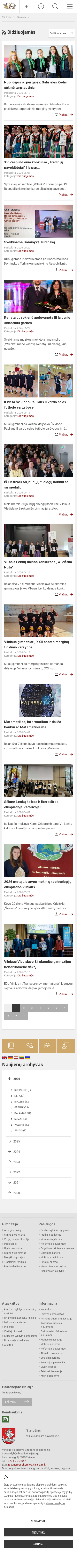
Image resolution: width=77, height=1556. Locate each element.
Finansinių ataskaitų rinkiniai (20, 1317)
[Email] (5, 1419)
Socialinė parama (50, 1357)
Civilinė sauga (48, 1366)
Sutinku (38, 1543)
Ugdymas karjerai (51, 1252)
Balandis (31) (22, 1113)
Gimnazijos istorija (14, 1234)
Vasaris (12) (22, 1124)
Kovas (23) (21, 1119)
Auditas (8, 1345)
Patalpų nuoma (49, 1262)
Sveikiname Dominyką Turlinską (29, 242)
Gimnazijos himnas (15, 1252)
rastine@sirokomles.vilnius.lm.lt (27, 1464)
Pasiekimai (10, 1243)
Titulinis (7, 17)
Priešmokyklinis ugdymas (55, 1230)
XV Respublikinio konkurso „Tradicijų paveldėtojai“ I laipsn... (33, 165)
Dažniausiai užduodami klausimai (54, 1333)
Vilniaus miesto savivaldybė (42, 1436)
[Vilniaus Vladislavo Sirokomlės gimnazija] (9, 5)
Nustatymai (38, 1521)
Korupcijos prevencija (53, 1362)
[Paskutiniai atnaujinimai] (41, 6)
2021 (16, 1182)
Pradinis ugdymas (51, 1234)
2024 (16, 1151)
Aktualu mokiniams (52, 1353)
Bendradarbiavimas (15, 1266)
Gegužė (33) (21, 1107)
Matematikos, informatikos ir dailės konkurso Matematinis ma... (32, 724)
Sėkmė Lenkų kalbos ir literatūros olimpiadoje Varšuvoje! (31, 804)
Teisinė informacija (51, 1371)
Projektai (9, 1326)
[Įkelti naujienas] (27, 6)
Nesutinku (38, 1532)
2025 (16, 1141)
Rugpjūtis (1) (22, 1090)
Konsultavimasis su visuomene (52, 1325)
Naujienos (23, 17)
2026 (16, 1078)
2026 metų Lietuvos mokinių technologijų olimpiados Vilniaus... (37, 884)
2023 (16, 1162)
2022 (16, 1172)
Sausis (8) (20, 1130)
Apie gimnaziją (12, 1230)
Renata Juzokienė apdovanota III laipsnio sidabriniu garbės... (37, 320)
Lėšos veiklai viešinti (15, 1322)
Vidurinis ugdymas (51, 1239)
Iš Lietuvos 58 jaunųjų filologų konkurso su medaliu (36, 484)
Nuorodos (46, 1309)
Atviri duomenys (50, 1375)
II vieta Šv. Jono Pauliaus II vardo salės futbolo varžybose (35, 404)
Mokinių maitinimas (52, 1257)
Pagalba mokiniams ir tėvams (57, 1248)
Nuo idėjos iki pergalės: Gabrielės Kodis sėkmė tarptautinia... (35, 85)
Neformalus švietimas (53, 1243)
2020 (16, 1193)
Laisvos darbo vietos (52, 1314)
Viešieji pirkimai (13, 1331)
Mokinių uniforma (50, 1344)
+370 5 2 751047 (16, 1460)
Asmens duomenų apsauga (56, 1318)
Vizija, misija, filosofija (16, 1239)
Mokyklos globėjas (14, 1257)
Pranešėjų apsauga (51, 1339)
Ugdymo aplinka (13, 1248)
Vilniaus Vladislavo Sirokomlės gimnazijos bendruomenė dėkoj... (37, 964)
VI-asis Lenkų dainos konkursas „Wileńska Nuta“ (38, 564)
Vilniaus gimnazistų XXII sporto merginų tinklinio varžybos (36, 644)
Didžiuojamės (25, 96)
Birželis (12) (22, 1101)
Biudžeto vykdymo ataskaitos (21, 1336)
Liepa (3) (19, 1095)
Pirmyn (24, 1016)
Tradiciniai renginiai (15, 1262)
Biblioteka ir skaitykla (52, 1271)
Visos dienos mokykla (53, 1266)
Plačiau (63, 114)
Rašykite (10, 1401)
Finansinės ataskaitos (16, 1340)
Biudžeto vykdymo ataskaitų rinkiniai (20, 1311)
